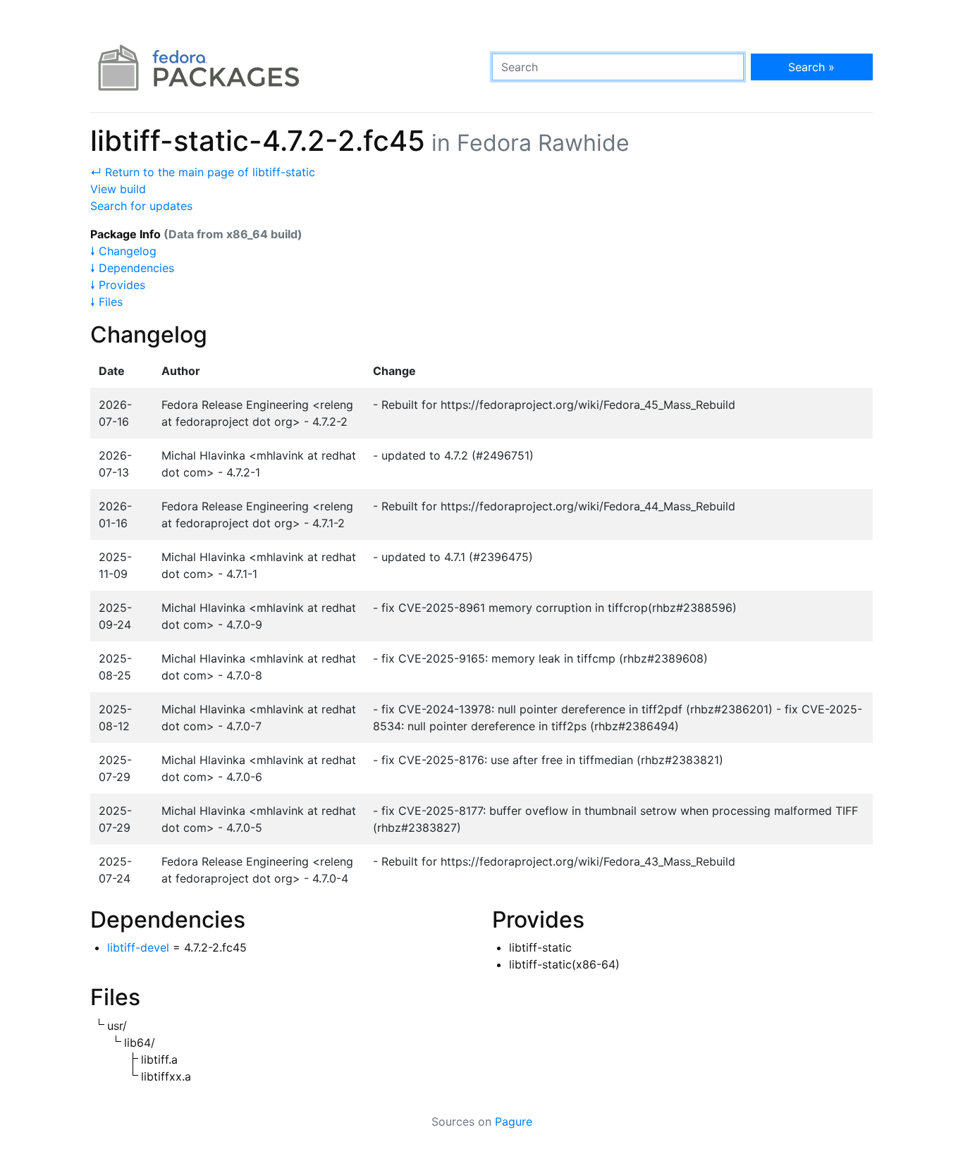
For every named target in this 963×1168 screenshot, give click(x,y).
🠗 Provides (117, 285)
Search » (811, 67)
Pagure (513, 1121)
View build (118, 189)
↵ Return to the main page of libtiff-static (202, 172)
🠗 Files (106, 302)
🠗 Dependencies (132, 268)
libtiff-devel (138, 947)
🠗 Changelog (123, 251)
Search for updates (141, 206)
